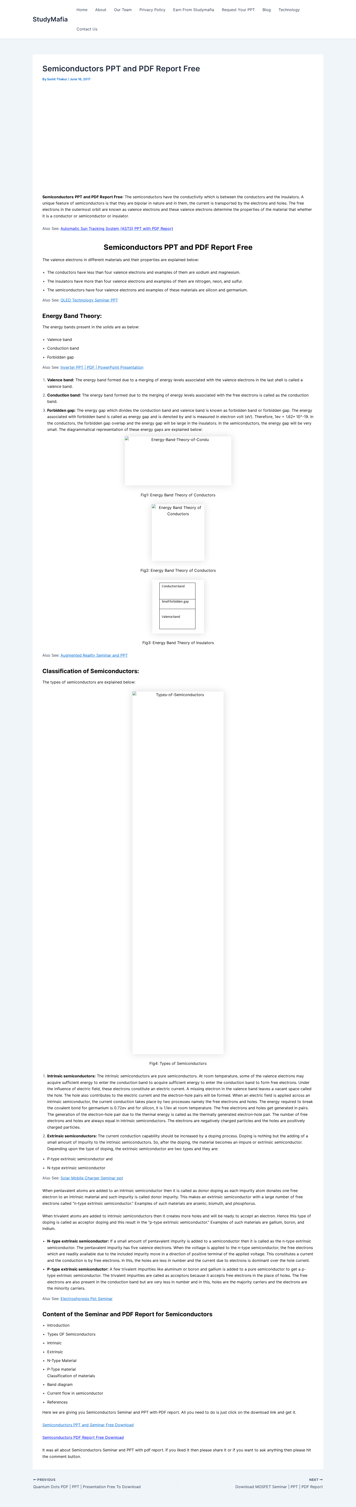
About (100, 9)
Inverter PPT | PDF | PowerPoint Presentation (102, 367)
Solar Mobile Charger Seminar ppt (92, 1178)
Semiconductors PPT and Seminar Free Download (88, 1424)
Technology (289, 9)
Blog (267, 9)
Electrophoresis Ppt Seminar (87, 1298)
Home (82, 9)
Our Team (123, 9)
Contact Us (87, 29)
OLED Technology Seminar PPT (89, 300)
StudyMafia (50, 19)
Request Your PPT (238, 9)
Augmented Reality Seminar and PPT (94, 655)
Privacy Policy (152, 9)
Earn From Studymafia (193, 9)
